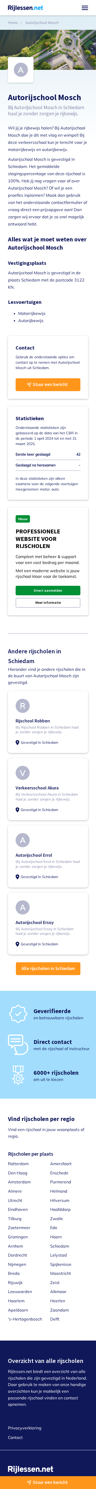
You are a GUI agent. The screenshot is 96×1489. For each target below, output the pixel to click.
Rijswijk (15, 1282)
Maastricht (60, 1273)
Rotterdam (18, 1163)
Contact (15, 1437)
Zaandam (59, 1310)
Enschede (59, 1172)
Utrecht (15, 1200)
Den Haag (17, 1172)
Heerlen (57, 1300)
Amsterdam (19, 1181)
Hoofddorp (60, 1209)
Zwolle (56, 1218)
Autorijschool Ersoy (35, 922)
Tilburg (15, 1218)
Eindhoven (18, 1209)
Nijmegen (17, 1264)
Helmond (58, 1191)
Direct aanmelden (48, 590)
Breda (14, 1273)
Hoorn (56, 1236)
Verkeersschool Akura (37, 788)
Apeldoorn (18, 1310)
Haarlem (16, 1300)
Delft (54, 1319)
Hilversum (59, 1200)
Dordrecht (17, 1255)
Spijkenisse (60, 1264)
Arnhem (15, 1246)
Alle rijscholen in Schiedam (48, 968)
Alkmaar (58, 1291)
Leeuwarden (20, 1291)
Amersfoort (61, 1163)
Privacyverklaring (24, 1427)
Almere (15, 1191)
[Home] (25, 7)
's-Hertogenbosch (25, 1319)
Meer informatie (48, 602)
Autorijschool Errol (34, 855)
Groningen (18, 1236)
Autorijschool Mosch (42, 22)
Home (13, 22)
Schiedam (59, 1246)
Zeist (55, 1282)
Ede (53, 1227)
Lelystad (58, 1255)
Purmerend (60, 1181)
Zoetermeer (19, 1227)
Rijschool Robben (33, 721)
